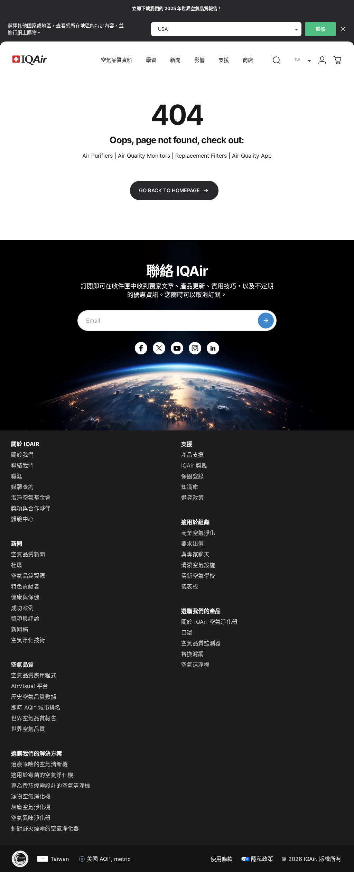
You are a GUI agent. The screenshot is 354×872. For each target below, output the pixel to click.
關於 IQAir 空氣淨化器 (209, 621)
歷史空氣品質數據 (33, 696)
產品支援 (192, 454)
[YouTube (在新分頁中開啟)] (177, 348)
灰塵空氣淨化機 (31, 807)
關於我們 (22, 454)
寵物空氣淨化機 (31, 796)
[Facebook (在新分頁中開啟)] (141, 348)
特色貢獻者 (25, 586)
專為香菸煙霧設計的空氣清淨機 (51, 785)
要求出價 (192, 543)
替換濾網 (192, 653)
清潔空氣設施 (198, 565)
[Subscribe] (266, 320)
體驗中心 (22, 519)
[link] (276, 60)
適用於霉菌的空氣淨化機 (42, 774)
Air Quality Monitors (144, 155)
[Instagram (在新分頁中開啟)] (195, 348)
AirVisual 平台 (29, 686)
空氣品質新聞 (28, 554)
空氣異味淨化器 (31, 817)
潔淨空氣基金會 (31, 497)
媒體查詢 (22, 486)
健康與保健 (25, 597)
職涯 (16, 476)
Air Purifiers (97, 155)
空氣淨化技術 (28, 640)
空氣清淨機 (195, 664)
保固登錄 (192, 476)
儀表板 (189, 586)
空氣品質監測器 (201, 643)
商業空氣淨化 (198, 532)
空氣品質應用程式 (33, 675)
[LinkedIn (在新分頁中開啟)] (213, 348)
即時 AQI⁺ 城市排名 (36, 707)
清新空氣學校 (198, 575)
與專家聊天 (195, 554)
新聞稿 (19, 629)
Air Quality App (252, 155)
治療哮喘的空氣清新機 (39, 764)
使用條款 (222, 858)
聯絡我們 (22, 465)
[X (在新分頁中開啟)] (159, 348)
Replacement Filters (201, 155)
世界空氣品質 (28, 728)
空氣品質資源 (28, 575)
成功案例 (22, 607)
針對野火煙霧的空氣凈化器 (45, 828)
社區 (16, 565)
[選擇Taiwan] (301, 60)
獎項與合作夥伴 (31, 508)
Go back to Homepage (169, 190)
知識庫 (189, 486)
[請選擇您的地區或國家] (301, 60)
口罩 (187, 632)
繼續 (320, 29)
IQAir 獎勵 (194, 465)
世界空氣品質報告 (33, 718)
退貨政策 (192, 497)
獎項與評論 (25, 618)
